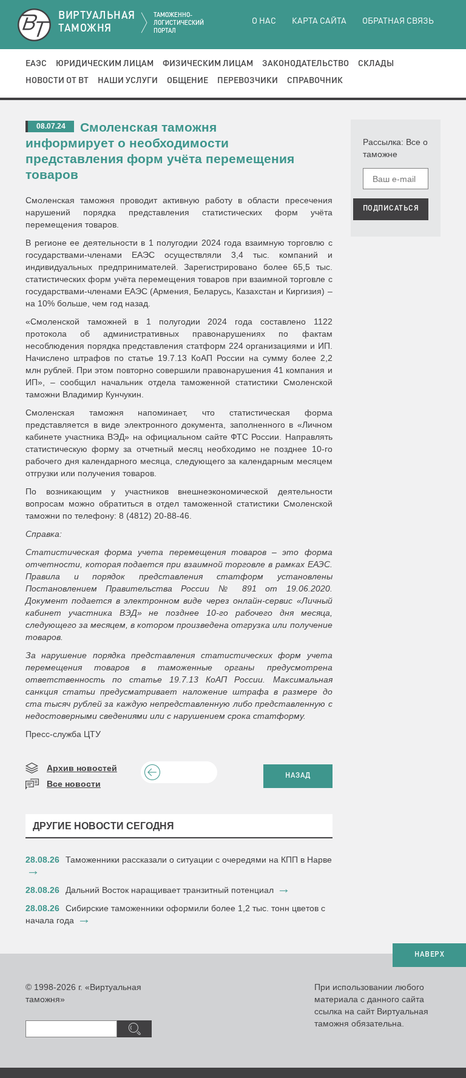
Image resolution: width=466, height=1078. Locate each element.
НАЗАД (298, 776)
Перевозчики (247, 80)
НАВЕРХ (429, 954)
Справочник (315, 80)
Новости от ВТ (57, 80)
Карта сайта (319, 21)
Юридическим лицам (105, 63)
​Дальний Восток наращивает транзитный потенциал (170, 890)
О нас (264, 21)
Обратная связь (398, 21)
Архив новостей (82, 768)
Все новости (74, 784)
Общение (187, 80)
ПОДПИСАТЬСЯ (391, 208)
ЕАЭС (36, 63)
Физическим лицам (208, 63)
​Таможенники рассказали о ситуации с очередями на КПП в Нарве (199, 859)
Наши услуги (128, 80)
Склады (376, 63)
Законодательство (305, 63)
